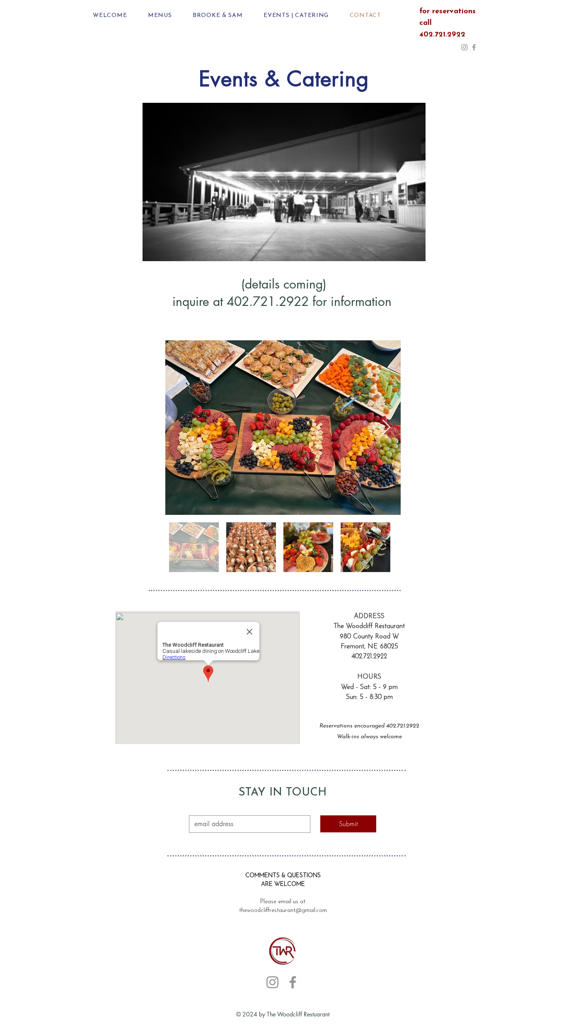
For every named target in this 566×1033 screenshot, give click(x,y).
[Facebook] (474, 47)
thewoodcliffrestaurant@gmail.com (283, 910)
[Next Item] (386, 428)
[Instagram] (464, 47)
